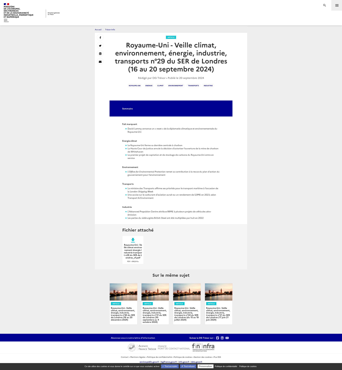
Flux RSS (217, 357)
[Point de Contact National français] (174, 347)
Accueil (98, 29)
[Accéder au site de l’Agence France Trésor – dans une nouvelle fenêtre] (142, 347)
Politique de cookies (183, 357)
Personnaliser (205, 366)
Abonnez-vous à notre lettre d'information (133, 338)
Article (171, 37)
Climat (160, 85)
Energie (148, 85)
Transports (193, 85)
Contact (125, 357)
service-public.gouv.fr (149, 361)
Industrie (208, 85)
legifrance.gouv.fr (169, 361)
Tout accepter (170, 366)
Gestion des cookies (203, 357)
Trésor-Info (110, 29)
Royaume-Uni (135, 85)
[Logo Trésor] (53, 13)
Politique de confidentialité (159, 357)
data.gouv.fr (196, 361)
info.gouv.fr (184, 361)
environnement (175, 85)
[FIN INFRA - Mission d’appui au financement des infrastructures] (203, 347)
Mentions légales (137, 357)
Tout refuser (189, 366)
